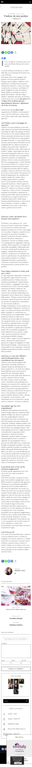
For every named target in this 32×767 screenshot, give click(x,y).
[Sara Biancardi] (21, 681)
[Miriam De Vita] (16, 686)
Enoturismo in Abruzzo (16, 624)
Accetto (18, 763)
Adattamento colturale (13, 724)
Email (13, 660)
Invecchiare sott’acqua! (16, 617)
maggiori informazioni (18, 761)
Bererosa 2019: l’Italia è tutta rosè (16, 609)
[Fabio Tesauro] (16, 681)
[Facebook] (2, 52)
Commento (4, 643)
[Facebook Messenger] (8, 52)
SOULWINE (11, 13)
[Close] (6, 734)
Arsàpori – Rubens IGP (14, 734)
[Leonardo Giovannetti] (16, 691)
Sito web (24, 660)
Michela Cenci (16, 18)
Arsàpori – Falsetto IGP (14, 719)
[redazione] (21, 686)
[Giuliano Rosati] (10, 681)
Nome (3, 660)
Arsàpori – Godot (12, 714)
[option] (16, 598)
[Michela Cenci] (10, 686)
